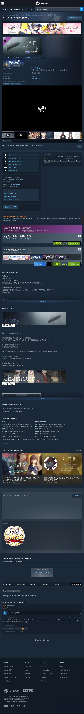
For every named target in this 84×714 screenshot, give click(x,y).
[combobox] (57, 9)
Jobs (26, 670)
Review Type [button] (7, 584)
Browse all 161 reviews (42, 640)
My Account (63, 677)
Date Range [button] (45, 584)
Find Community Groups (11, 199)
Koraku (34, 76)
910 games (10, 608)
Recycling (28, 677)
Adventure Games (14, 15)
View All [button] (78, 450)
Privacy (43, 666)
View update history (10, 193)
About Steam (8, 666)
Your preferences (20, 561)
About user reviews (7, 561)
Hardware (28, 674)
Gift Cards (7, 681)
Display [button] (56, 584)
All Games (5, 15)
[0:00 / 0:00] (42, 108)
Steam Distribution (10, 677)
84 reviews (19, 608)
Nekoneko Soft (36, 78)
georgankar (11, 605)
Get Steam (63, 666)
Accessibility (45, 670)
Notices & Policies (46, 674)
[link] (60, 243)
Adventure (7, 83)
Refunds (43, 681)
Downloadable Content (35, 15)
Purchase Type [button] (20, 584)
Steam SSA (8, 670)
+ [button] (21, 83)
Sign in (4, 145)
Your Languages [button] (13, 591)
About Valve (28, 666)
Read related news (10, 196)
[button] (4, 9)
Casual (17, 83)
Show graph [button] (75, 584)
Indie (12, 83)
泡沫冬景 (24, 15)
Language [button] (33, 584)
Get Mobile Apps (65, 670)
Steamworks (8, 674)
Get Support (63, 674)
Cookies (43, 677)
